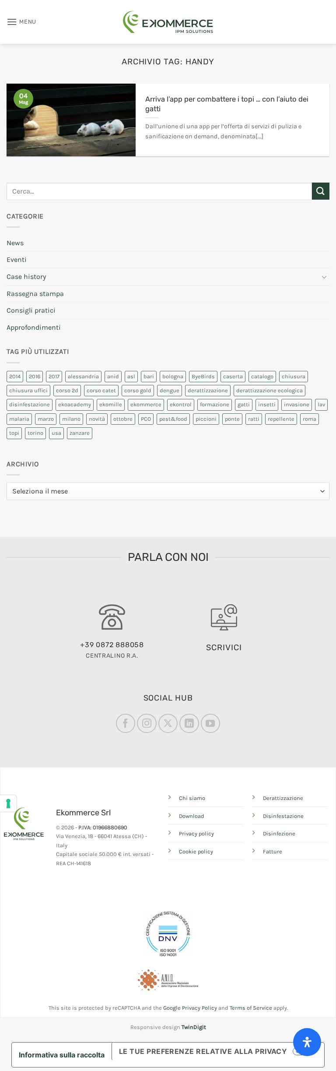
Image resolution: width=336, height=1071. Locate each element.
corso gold (137, 390)
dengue (169, 390)
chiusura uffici (28, 390)
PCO (146, 419)
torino (35, 433)
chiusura (293, 376)
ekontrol (181, 404)
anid (113, 376)
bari (149, 376)
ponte (232, 419)
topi (14, 433)
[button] (21, 21)
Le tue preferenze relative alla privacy (203, 1051)
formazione (214, 404)
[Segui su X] (168, 723)
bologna (172, 376)
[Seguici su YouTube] (210, 723)
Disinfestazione (283, 816)
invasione (296, 404)
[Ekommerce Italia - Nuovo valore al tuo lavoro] (168, 21)
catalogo (262, 376)
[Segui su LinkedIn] (189, 723)
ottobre (123, 419)
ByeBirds (203, 376)
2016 (34, 376)
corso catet (101, 390)
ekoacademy (74, 404)
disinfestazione (29, 404)
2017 (54, 376)
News (15, 243)
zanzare (80, 433)
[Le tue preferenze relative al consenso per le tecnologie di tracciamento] (8, 803)
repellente (281, 419)
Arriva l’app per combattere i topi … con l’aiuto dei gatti (226, 104)
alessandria (83, 376)
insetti (267, 404)
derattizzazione (208, 390)
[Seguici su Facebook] (125, 723)
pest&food (173, 419)
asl (131, 376)
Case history (26, 276)
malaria (19, 419)
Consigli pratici (31, 310)
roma (309, 419)
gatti (244, 404)
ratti (253, 419)
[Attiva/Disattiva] (324, 276)
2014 (15, 376)
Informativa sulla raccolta (62, 1054)
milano (71, 419)
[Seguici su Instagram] (146, 723)
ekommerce (145, 404)
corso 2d (67, 390)
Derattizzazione (283, 798)
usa (56, 433)
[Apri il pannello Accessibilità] (307, 1042)
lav (321, 404)
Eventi (17, 259)
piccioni (206, 419)
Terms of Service (251, 1007)
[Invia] (320, 191)
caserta (233, 376)
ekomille (110, 404)
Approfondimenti (34, 327)
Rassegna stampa (35, 293)
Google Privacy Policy (190, 1007)
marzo (46, 419)
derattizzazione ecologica (269, 390)
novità (97, 419)
